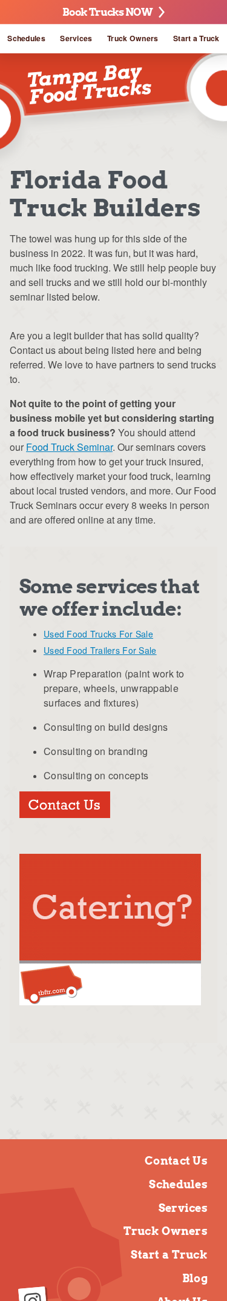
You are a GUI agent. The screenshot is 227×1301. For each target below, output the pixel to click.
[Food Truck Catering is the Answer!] (110, 1001)
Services (76, 38)
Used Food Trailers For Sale (100, 650)
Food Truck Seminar (69, 447)
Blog (195, 1278)
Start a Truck (196, 38)
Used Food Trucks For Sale (98, 634)
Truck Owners (132, 38)
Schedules (26, 38)
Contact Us (176, 1160)
